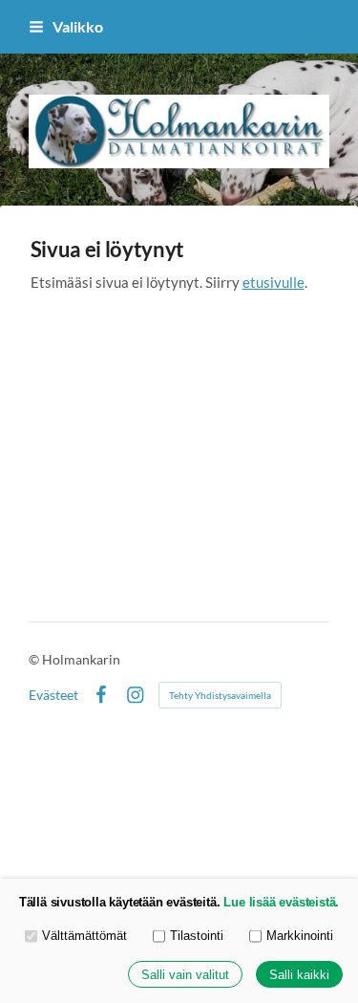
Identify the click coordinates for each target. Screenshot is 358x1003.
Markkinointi (299, 935)
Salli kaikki (299, 975)
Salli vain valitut (185, 975)
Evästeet (53, 695)
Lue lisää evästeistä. (281, 902)
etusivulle (273, 282)
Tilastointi (196, 935)
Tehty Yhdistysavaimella (220, 695)
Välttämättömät (84, 935)
